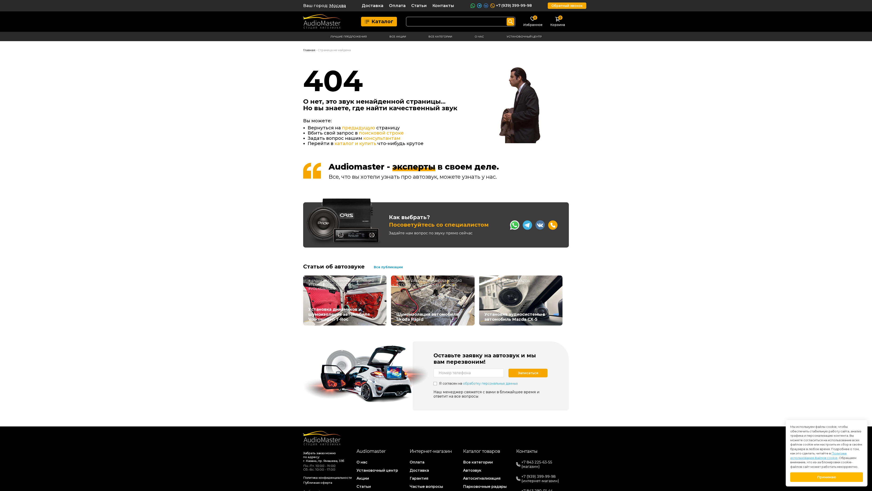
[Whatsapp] (514, 225)
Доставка (372, 5)
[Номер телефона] (552, 225)
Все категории (440, 36)
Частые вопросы (426, 486)
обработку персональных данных (490, 383)
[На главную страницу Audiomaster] (322, 21)
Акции (363, 478)
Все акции (397, 36)
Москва (337, 5)
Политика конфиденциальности (327, 477)
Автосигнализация (481, 478)
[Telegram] (527, 225)
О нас (479, 36)
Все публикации (388, 267)
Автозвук (472, 470)
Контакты (443, 5)
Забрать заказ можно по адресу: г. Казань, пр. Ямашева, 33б (323, 457)
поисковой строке (381, 133)
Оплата (397, 5)
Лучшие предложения (348, 36)
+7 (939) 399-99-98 (514, 5)
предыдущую (358, 127)
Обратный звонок (567, 6)
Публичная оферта (317, 482)
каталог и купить (355, 143)
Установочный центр (524, 36)
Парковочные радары (485, 486)
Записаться (528, 373)
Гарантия (419, 478)
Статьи (419, 5)
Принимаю (826, 477)
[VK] (540, 225)
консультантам (381, 138)
